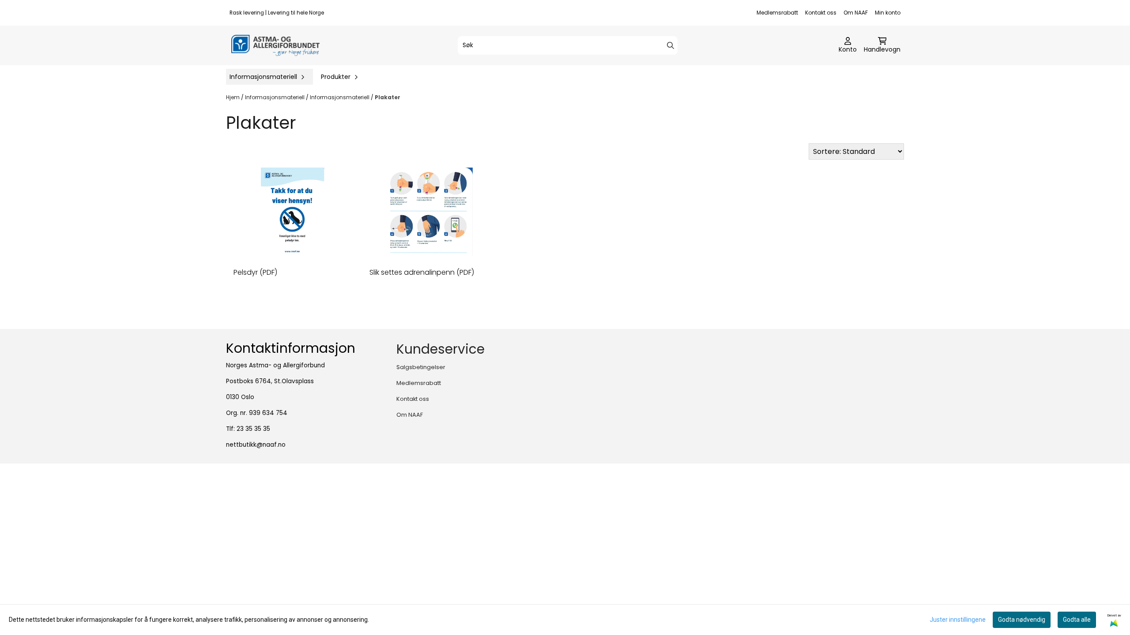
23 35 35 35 (253, 429)
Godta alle (1077, 619)
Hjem (233, 97)
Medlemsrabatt (777, 12)
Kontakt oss (820, 12)
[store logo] (275, 45)
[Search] (670, 45)
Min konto (887, 12)
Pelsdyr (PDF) (255, 272)
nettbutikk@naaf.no (256, 445)
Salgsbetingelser (420, 367)
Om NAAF (856, 12)
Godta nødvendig (1021, 619)
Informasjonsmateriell (275, 97)
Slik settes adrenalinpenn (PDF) (421, 272)
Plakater (387, 97)
